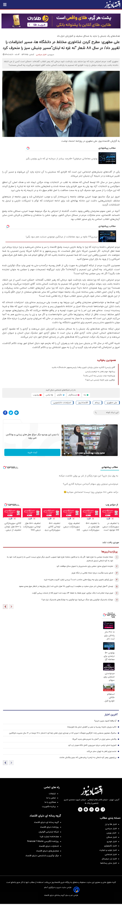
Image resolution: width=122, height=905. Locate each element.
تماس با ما (51, 798)
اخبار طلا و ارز (111, 824)
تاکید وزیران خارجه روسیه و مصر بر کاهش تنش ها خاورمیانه (91, 727)
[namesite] (112, 4)
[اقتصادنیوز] (91, 790)
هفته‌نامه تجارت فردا (49, 836)
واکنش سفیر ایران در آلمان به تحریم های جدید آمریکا (94, 739)
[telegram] (86, 809)
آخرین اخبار (111, 714)
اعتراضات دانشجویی (62, 402)
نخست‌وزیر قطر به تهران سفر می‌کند (101, 751)
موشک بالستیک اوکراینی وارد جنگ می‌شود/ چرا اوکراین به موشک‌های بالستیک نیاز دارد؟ (77, 599)
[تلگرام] (16, 412)
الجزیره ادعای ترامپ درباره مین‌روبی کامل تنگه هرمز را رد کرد (92, 745)
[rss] (80, 809)
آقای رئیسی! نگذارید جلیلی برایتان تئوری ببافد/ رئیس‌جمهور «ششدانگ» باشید (83, 367)
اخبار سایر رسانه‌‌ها (108, 863)
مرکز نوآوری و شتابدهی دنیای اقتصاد (42, 855)
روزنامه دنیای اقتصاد (49, 827)
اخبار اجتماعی (111, 854)
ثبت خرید (32, 452)
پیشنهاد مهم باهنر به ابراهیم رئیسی (100, 371)
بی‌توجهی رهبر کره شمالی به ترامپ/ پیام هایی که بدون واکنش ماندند (88, 757)
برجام (97, 402)
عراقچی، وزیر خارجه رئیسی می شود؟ (100, 380)
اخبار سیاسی (41, 54)
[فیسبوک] (5, 412)
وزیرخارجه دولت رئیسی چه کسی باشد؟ (99, 375)
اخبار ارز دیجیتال (109, 858)
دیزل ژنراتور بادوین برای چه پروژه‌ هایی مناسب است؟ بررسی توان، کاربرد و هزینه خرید (78, 579)
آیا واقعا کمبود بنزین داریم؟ (105, 721)
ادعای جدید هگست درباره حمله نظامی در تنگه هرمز (92, 573)
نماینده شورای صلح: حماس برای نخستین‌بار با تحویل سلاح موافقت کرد (85, 566)
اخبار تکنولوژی (110, 845)
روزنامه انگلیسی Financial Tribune (43, 841)
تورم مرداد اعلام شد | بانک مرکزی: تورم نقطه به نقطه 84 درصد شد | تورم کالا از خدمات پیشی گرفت (72, 593)
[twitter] (97, 809)
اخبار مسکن (111, 837)
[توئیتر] (11, 412)
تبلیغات (52, 793)
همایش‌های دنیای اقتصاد (47, 850)
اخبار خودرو (112, 841)
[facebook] (103, 809)
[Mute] (69, 453)
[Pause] (64, 453)
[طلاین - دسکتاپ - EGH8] (61, 21)
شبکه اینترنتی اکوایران (49, 831)
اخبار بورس (112, 832)
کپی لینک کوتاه (112, 412)
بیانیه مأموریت (49, 806)
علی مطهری (112, 402)
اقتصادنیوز (83, 402)
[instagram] (91, 809)
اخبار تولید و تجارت (108, 850)
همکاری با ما (50, 802)
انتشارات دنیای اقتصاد (49, 846)
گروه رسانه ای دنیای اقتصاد (46, 822)
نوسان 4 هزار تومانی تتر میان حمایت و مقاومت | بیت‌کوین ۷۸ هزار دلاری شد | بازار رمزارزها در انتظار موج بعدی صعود (66, 586)
